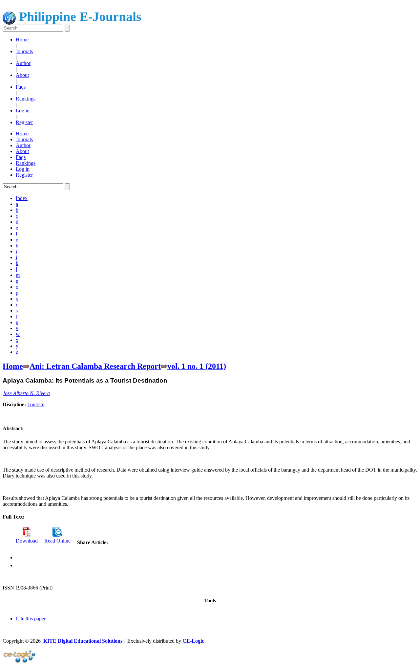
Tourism (35, 404)
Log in (23, 110)
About (22, 75)
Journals (24, 51)
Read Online (57, 541)
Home (22, 39)
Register (24, 122)
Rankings (25, 98)
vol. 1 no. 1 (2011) (196, 366)
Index (22, 198)
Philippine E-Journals (78, 16)
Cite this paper (31, 618)
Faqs (21, 87)
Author (23, 63)
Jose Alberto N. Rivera (26, 393)
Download (27, 541)
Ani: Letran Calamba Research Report (95, 366)
